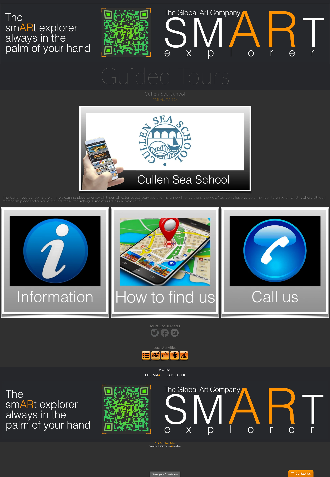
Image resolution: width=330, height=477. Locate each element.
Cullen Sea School (165, 94)
